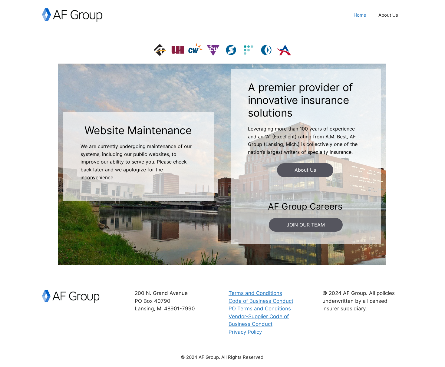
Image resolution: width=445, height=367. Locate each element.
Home (360, 15)
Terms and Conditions (255, 293)
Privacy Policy (245, 332)
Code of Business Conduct (261, 301)
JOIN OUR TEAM (306, 225)
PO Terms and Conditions (260, 309)
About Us (388, 15)
